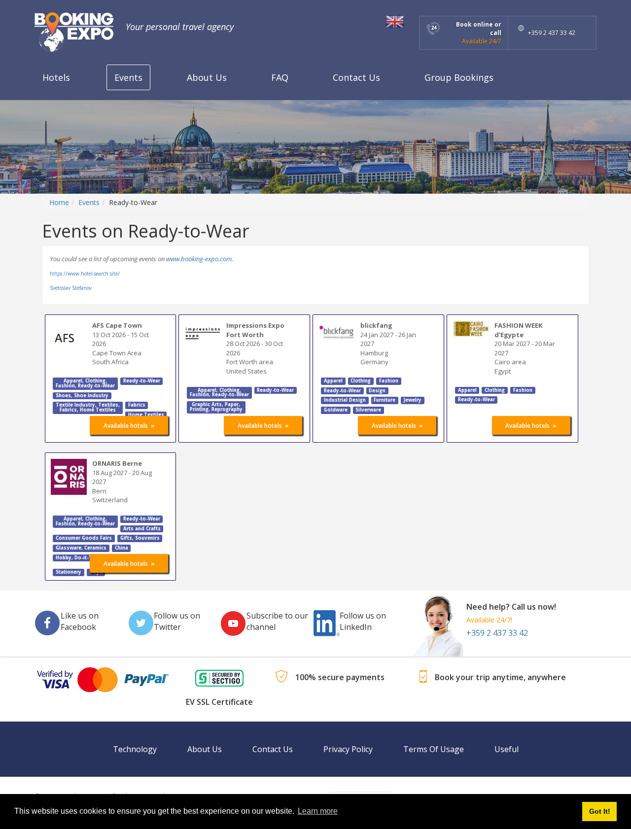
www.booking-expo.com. (199, 258)
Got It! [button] (599, 811)
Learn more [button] (318, 811)
